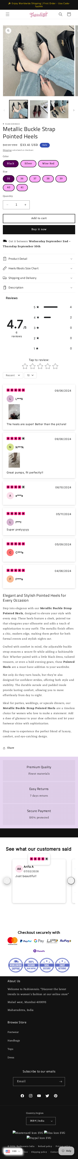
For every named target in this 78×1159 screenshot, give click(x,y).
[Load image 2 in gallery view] (39, 109)
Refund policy (45, 1146)
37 (35, 178)
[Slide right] (74, 110)
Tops (10, 1049)
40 (8, 187)
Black (10, 163)
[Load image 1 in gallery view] (18, 109)
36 (21, 178)
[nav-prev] (7, 880)
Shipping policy (39, 1152)
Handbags (14, 1040)
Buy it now (39, 229)
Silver (28, 163)
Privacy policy (63, 1146)
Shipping (7, 150)
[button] (7, 14)
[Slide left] (4, 110)
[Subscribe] (60, 1081)
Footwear (13, 1032)
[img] (16, 391)
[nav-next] (71, 880)
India (32, 1146)
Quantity (8, 196)
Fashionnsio (23, 1146)
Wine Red (48, 163)
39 (61, 178)
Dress (11, 1057)
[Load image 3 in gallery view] (59, 109)
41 (22, 187)
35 (8, 178)
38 (48, 178)
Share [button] (10, 748)
